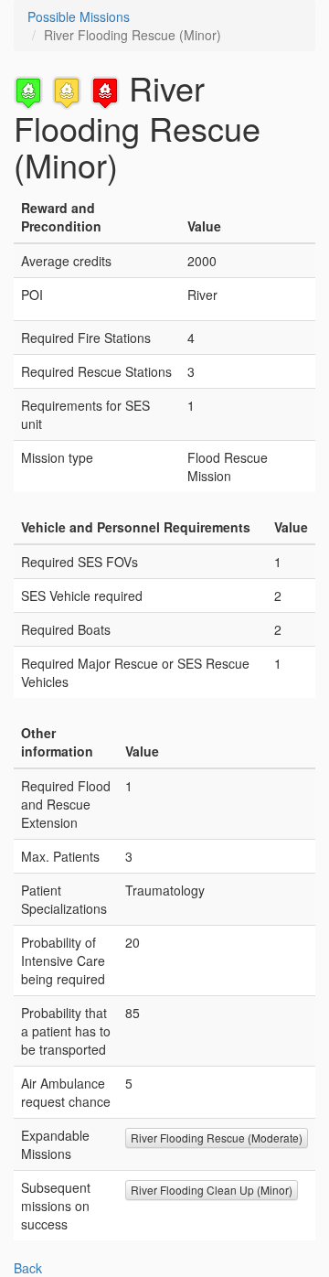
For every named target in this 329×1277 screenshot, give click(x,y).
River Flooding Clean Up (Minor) (211, 1189)
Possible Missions (78, 16)
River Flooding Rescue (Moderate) (216, 1137)
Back (28, 1268)
